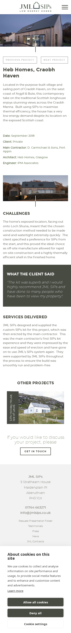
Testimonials (35, 526)
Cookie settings (35, 624)
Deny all (35, 613)
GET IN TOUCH (35, 451)
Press (35, 531)
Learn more (15, 591)
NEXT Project (54, 60)
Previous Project (20, 60)
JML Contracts (35, 541)
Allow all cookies (35, 602)
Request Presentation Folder (35, 521)
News (35, 536)
